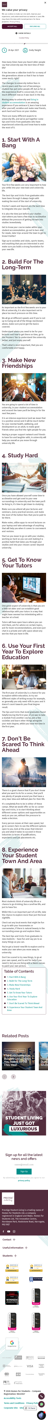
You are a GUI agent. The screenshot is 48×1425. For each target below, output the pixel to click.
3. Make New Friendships (19, 985)
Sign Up (24, 1171)
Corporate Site (11, 1408)
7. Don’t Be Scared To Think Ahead (23, 1003)
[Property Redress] (18, 1382)
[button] (4, 1076)
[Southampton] (18, 1056)
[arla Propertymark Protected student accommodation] (41, 1357)
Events (21, 1051)
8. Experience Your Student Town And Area (24, 1008)
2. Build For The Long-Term (19, 981)
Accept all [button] (12, 26)
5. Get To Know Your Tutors (19, 992)
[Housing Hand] (41, 1374)
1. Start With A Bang (16, 977)
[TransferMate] (30, 1374)
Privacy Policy (32, 1403)
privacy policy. (24, 1180)
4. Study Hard (13, 989)
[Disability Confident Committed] (30, 1357)
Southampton (10, 1051)
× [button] (45, 3)
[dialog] (24, 21)
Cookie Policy (24, 38)
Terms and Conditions (14, 1403)
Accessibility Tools (12, 1398)
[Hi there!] (41, 1415)
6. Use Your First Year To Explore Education (22, 998)
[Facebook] (3, 1231)
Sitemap (24, 1408)
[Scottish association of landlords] (7, 1382)
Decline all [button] (35, 26)
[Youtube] (8, 1231)
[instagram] (14, 1231)
